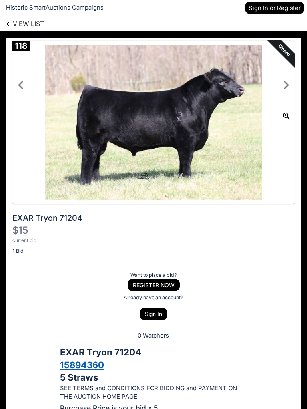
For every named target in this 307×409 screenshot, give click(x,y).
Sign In (153, 313)
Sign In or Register (275, 8)
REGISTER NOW (154, 285)
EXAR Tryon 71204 (47, 218)
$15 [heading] (20, 230)
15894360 (82, 364)
